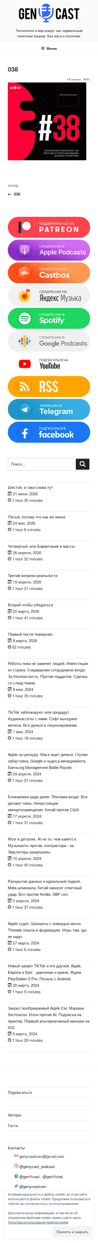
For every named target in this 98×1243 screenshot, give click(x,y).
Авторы (14, 1114)
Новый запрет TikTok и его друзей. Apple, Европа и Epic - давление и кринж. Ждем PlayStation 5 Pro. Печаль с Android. (45, 972)
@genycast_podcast (37, 1166)
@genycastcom (33, 1186)
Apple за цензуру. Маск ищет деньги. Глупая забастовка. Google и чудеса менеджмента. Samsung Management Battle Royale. (48, 761)
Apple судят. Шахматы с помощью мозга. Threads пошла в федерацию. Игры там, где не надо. (47, 930)
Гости (13, 1125)
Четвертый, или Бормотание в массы (41, 546)
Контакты (16, 1147)
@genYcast (29, 1176)
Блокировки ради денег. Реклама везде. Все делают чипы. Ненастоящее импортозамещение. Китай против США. (48, 803)
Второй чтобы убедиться (30, 604)
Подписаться (20, 1092)
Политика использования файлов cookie (38, 1222)
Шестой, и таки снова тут (30, 487)
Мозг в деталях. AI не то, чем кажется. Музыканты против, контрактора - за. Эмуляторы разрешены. (42, 845)
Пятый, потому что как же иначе (37, 516)
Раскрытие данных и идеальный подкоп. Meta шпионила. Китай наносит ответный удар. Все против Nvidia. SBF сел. (45, 887)
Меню (52, 48)
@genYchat (53, 1176)
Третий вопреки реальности (32, 575)
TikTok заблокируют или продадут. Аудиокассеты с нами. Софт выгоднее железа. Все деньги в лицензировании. (43, 718)
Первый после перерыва (30, 634)
